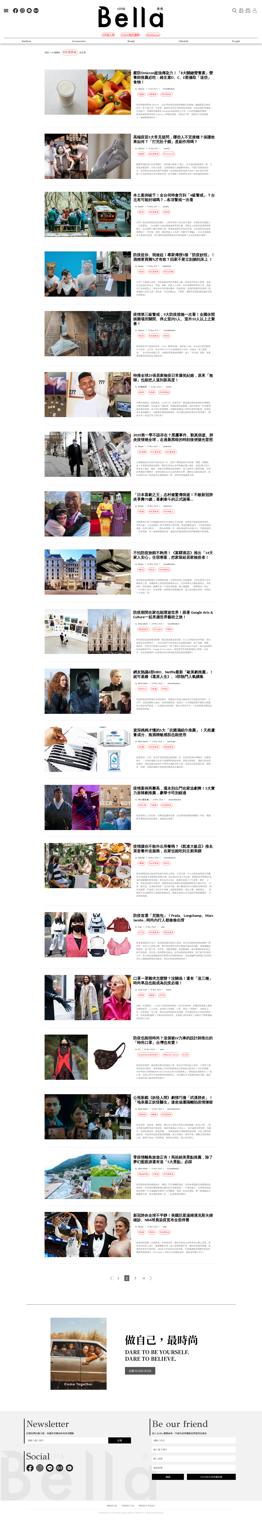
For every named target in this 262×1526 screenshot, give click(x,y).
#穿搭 (141, 995)
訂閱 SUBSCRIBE (140, 1371)
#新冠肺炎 (168, 747)
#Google (157, 629)
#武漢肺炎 (166, 94)
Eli (139, 1049)
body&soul (167, 266)
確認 (168, 1476)
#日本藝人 (168, 511)
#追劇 (154, 805)
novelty (167, 148)
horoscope (171, 741)
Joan (140, 927)
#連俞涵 (142, 1114)
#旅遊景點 (143, 1174)
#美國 (152, 392)
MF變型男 (142, 387)
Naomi (141, 206)
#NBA (152, 1232)
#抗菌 (141, 747)
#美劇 (154, 689)
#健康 (141, 94)
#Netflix (142, 689)
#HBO (165, 689)
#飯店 (141, 569)
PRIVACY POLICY (147, 1506)
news (163, 927)
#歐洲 (141, 392)
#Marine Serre (170, 1055)
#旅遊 (156, 1174)
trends (168, 387)
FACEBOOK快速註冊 (211, 1476)
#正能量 (142, 452)
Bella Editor (143, 624)
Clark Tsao (142, 990)
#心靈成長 (156, 452)
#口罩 (162, 995)
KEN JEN (141, 858)
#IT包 (141, 932)
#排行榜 (142, 805)
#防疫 (141, 212)
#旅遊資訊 (143, 629)
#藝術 (169, 629)
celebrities (167, 446)
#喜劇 (141, 511)
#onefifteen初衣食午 (148, 1055)
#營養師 (153, 94)
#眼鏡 (152, 995)
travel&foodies (169, 89)
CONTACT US (127, 1506)
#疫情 (166, 212)
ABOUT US (112, 1506)
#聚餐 (141, 863)
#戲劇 (154, 1114)
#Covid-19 (169, 154)
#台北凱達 (154, 863)
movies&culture (174, 683)
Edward (141, 89)
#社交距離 (168, 272)
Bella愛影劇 (143, 800)
